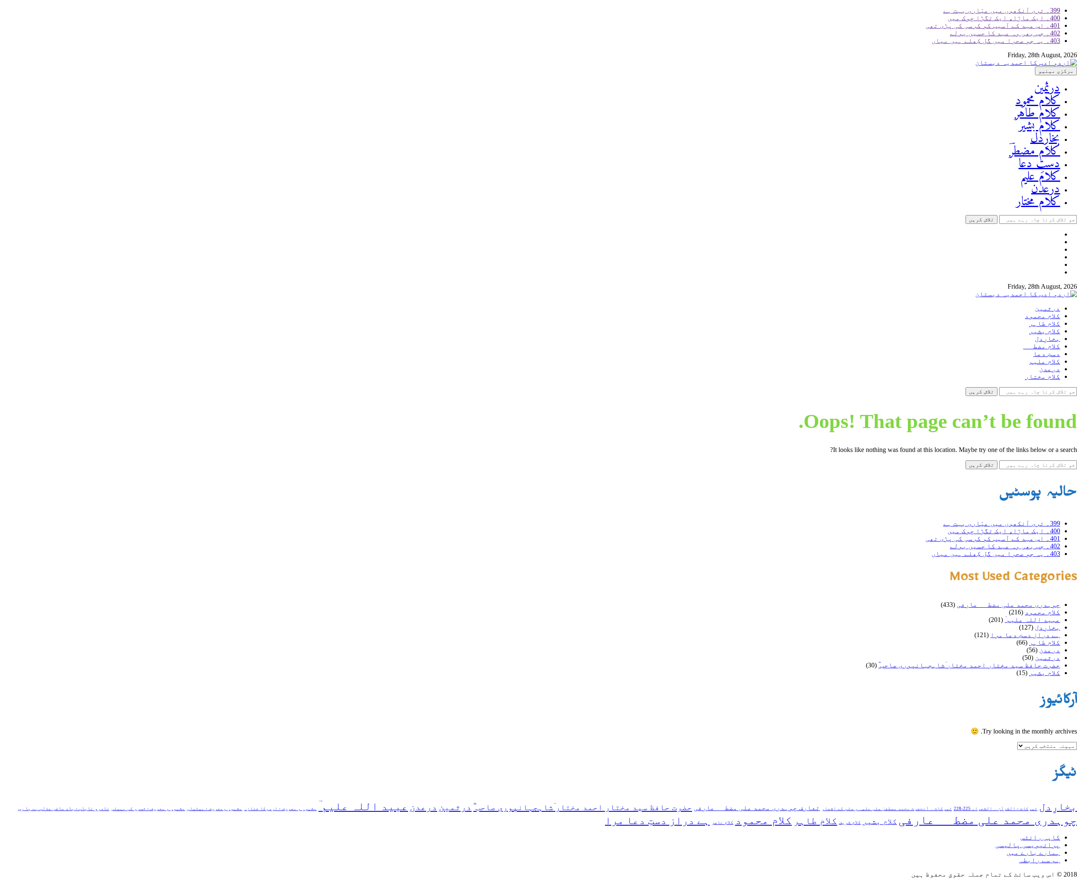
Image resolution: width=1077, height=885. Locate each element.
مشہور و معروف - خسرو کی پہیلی (148, 808)
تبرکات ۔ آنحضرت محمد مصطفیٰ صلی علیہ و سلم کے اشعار (887, 808)
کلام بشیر (1039, 126)
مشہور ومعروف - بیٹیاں (214, 808)
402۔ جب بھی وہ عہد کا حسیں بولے (1005, 33)
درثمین (1047, 88)
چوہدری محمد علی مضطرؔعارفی (1008, 604)
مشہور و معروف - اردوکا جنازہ (280, 808)
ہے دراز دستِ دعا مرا (1025, 634)
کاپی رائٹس (1040, 837)
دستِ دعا (1039, 164)
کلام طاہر (1037, 113)
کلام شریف (850, 822)
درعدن (1045, 189)
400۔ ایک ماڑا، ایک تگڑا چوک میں (1003, 17)
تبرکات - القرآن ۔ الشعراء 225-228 (995, 808)
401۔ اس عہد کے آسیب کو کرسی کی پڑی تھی (993, 25)
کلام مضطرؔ (1034, 151)
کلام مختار (1038, 202)
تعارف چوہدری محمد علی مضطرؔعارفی (757, 808)
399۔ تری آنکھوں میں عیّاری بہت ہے (1001, 10)
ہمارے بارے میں (1033, 852)
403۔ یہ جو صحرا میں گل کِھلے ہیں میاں (995, 40)
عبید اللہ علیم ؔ (1032, 619)
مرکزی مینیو (1056, 71)
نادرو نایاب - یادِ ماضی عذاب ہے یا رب (63, 808)
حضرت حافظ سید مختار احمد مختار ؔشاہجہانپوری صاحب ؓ (969, 665)
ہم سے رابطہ (1039, 860)
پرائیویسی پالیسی (1027, 844)
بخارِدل (1045, 139)
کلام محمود (1038, 101)
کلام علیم (1040, 176)
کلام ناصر (722, 822)
